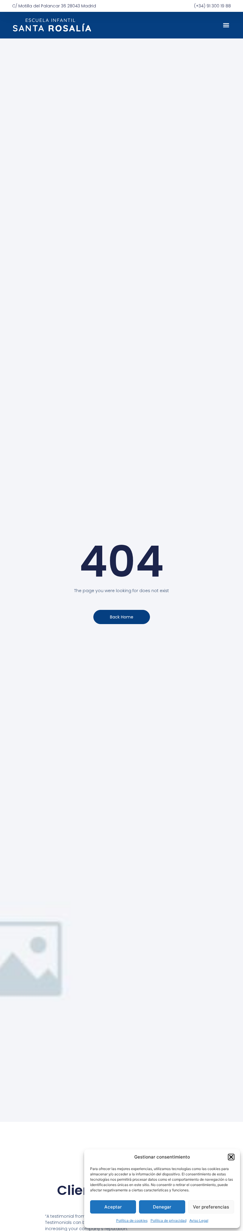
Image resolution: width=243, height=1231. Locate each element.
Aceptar (113, 1207)
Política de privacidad (168, 1220)
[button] (231, 1157)
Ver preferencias (211, 1207)
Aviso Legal (198, 1220)
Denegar (162, 1207)
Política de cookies (132, 1220)
